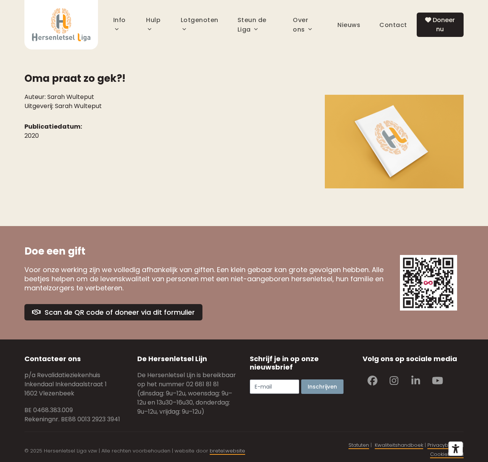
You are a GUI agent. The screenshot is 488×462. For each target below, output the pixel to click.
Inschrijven (322, 386)
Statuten (358, 445)
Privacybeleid (444, 445)
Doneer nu (443, 24)
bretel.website (227, 450)
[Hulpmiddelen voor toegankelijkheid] (455, 448)
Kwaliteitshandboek (399, 445)
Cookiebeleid (447, 454)
